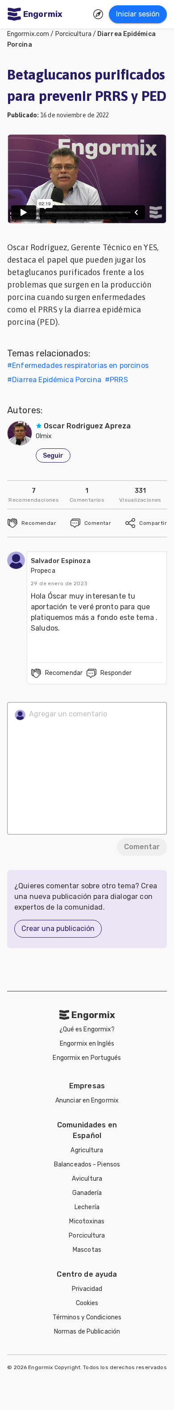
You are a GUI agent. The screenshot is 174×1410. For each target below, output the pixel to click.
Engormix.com (28, 34)
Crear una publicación (58, 928)
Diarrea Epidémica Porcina (56, 379)
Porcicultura (73, 34)
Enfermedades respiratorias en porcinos (80, 365)
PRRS (119, 379)
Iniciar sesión (138, 14)
